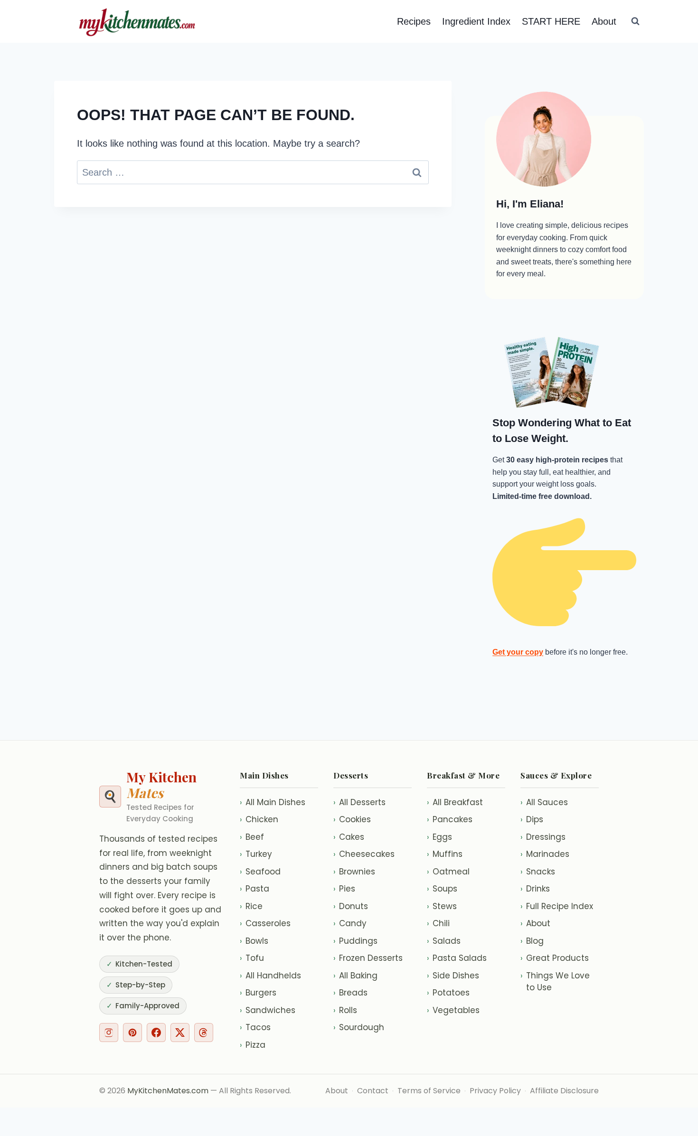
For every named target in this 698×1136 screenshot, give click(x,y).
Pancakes (449, 819)
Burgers (258, 992)
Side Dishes (453, 975)
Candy (350, 923)
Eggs (439, 837)
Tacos (255, 1027)
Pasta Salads (457, 958)
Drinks (535, 888)
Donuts (350, 906)
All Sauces (544, 802)
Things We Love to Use (555, 982)
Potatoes (448, 992)
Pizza (252, 1045)
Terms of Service (429, 1090)
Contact (372, 1090)
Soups (442, 888)
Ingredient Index (476, 21)
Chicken (259, 819)
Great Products (554, 958)
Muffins (444, 854)
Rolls (345, 1010)
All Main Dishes (272, 802)
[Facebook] (156, 1032)
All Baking (355, 975)
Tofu (252, 958)
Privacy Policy (495, 1090)
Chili (438, 923)
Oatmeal (448, 871)
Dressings (543, 837)
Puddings (355, 941)
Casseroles (265, 923)
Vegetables (453, 1010)
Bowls (254, 941)
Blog (532, 941)
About (604, 21)
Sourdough (358, 1027)
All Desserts (359, 802)
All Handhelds (270, 975)
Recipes (414, 21)
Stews (442, 906)
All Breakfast (455, 802)
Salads (444, 941)
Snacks (537, 871)
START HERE (551, 21)
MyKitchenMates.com (167, 1090)
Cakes (348, 837)
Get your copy (517, 652)
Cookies (352, 819)
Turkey (256, 854)
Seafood (260, 871)
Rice (251, 906)
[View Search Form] (635, 21)
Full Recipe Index (556, 906)
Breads (350, 992)
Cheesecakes (364, 854)
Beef (252, 837)
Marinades (544, 854)
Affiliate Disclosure (564, 1090)
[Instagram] (108, 1032)
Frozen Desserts (368, 958)
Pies (344, 888)
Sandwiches (267, 1010)
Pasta (254, 888)
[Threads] (203, 1032)
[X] (179, 1032)
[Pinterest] (132, 1032)
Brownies (354, 871)
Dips (531, 819)
